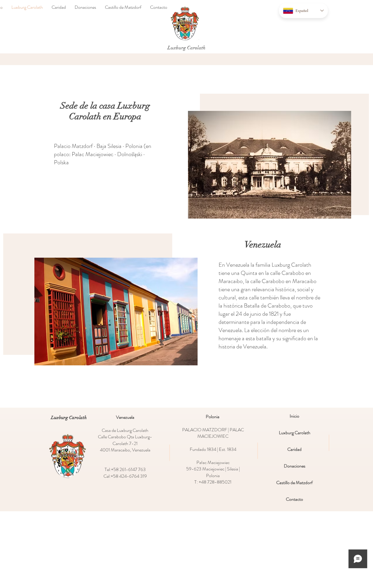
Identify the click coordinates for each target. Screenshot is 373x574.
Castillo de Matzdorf (294, 482)
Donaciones (294, 466)
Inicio (294, 416)
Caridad (294, 449)
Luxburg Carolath (294, 432)
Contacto (294, 499)
